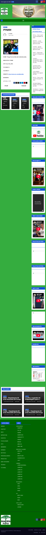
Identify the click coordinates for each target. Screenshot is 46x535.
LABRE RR (19, 476)
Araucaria (5, 106)
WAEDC (19, 441)
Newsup (18, 530)
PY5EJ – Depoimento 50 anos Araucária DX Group (34, 411)
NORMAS (3, 449)
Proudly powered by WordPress (7, 530)
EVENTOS (4, 396)
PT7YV (15, 101)
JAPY (18, 460)
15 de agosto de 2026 (31, 401)
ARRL (18, 486)
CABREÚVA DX (21, 458)
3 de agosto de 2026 (30, 414)
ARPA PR (19, 451)
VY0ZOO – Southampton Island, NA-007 (38, 60)
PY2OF (6, 85)
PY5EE (24, 101)
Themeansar (3, 531)
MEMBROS (5, 27)
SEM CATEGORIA (5, 461)
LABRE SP (19, 472)
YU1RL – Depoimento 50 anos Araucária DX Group (11, 411)
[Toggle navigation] (23, 20)
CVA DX (19, 430)
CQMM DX (19, 428)
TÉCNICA (3, 464)
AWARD (3, 426)
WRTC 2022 (20, 495)
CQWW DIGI (20, 435)
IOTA (2, 444)
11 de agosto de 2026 (8, 414)
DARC (18, 490)
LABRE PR (19, 467)
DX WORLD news (37, 31)
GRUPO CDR (20, 455)
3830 (18, 500)
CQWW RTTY (20, 437)
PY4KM (10, 33)
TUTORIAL (3, 467)
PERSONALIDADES (5, 455)
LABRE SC (19, 469)
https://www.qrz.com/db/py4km (16, 74)
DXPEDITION (4, 435)
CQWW (19, 432)
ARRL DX (19, 444)
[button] (44, 20)
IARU (18, 483)
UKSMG (19, 507)
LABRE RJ (19, 474)
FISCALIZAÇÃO (4, 441)
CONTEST (3, 429)
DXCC (2, 432)
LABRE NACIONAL (21, 465)
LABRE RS (19, 479)
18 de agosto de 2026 (8, 401)
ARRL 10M (19, 446)
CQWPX (19, 439)
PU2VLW (24, 85)
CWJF (18, 453)
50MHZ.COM (20, 504)
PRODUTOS (4, 458)
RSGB (18, 488)
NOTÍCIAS (3, 452)
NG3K (18, 497)
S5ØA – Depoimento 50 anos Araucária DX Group (11, 398)
